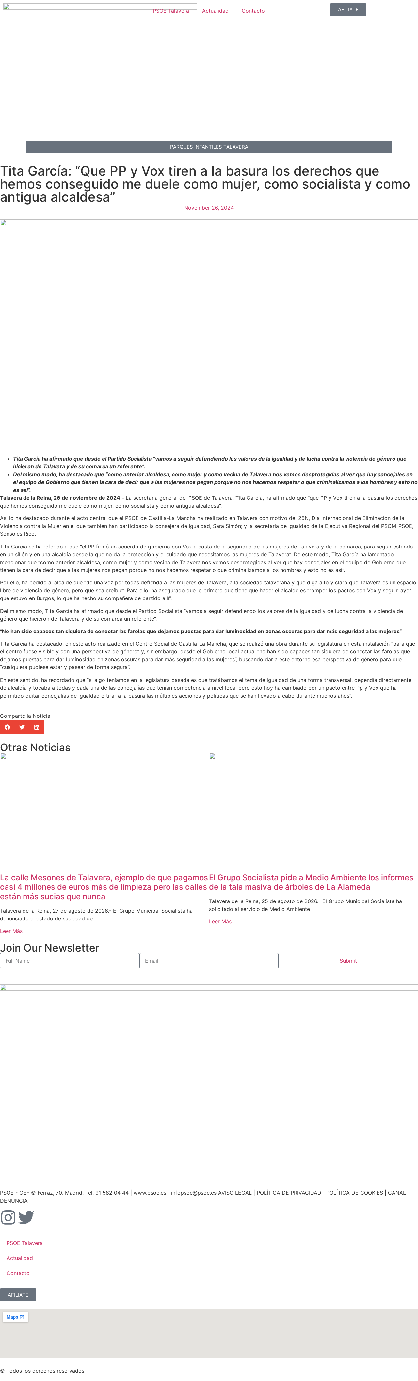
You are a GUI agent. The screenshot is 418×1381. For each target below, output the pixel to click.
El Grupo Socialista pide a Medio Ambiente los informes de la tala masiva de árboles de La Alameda (311, 882)
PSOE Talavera (171, 11)
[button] (7, 727)
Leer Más (11, 931)
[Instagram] (8, 1217)
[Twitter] (26, 1217)
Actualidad (215, 11)
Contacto (253, 11)
